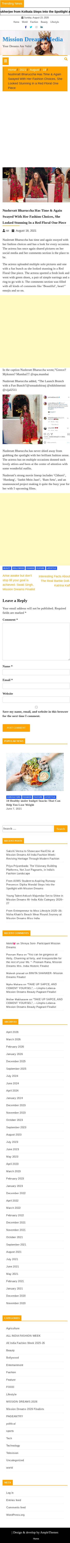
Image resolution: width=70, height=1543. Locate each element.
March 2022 (13, 1207)
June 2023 (12, 1149)
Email (8, 680)
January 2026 (14, 1054)
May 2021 (12, 1273)
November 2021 (16, 1229)
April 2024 (12, 1090)
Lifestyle (54, 22)
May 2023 (12, 1156)
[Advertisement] (35, 127)
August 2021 (14, 1251)
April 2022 (12, 1200)
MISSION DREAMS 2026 (21, 1401)
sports (10, 1430)
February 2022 (15, 1215)
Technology (13, 1445)
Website (8, 693)
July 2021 (12, 1259)
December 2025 (16, 1061)
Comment (10, 619)
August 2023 (14, 1134)
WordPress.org (15, 1514)
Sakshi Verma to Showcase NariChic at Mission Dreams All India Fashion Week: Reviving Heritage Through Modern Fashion (32, 855)
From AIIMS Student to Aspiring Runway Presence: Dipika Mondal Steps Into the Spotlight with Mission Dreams (30, 884)
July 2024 (12, 1075)
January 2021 (14, 1288)
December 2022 (16, 1193)
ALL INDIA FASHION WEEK (23, 1335)
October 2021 (14, 1237)
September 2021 (16, 1244)
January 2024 (14, 1098)
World (25, 22)
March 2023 (13, 1171)
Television (12, 1453)
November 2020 (16, 1303)
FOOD (10, 1386)
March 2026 (13, 1039)
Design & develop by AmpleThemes (35, 1532)
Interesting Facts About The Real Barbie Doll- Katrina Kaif (54, 581)
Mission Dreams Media (33, 39)
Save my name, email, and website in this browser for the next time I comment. (35, 714)
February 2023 (15, 1178)
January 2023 (14, 1185)
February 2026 (15, 1046)
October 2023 (14, 1119)
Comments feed (16, 1507)
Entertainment (14, 1365)
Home (16, 22)
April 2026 (12, 1032)
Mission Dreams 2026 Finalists (25, 1409)
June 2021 (12, 1266)
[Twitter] (31, 27)
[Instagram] (36, 27)
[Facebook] (26, 27)
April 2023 (12, 1163)
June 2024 (12, 1083)
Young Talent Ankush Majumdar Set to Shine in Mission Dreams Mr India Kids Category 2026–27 (34, 899)
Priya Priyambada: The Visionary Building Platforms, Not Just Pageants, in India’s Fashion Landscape (31, 869)
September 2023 (16, 1127)
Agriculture (14, 797)
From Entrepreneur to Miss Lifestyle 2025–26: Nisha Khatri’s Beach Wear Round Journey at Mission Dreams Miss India (34, 914)
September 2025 (16, 1068)
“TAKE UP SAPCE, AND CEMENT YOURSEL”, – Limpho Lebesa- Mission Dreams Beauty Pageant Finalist (31, 988)
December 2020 (16, 1295)
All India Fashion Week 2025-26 (25, 1343)
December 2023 (16, 1105)
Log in (10, 1492)
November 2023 (16, 1112)
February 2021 (15, 1281)
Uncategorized (15, 1460)
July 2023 (12, 1142)
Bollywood (18, 568)
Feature (40, 568)
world (9, 1467)
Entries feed (13, 1500)
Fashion (34, 22)
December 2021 (16, 1222)
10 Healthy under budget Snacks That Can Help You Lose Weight (33, 802)
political (10, 1423)
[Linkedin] (42, 27)
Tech (9, 1438)
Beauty (44, 22)
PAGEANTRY (14, 1416)
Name (8, 666)
